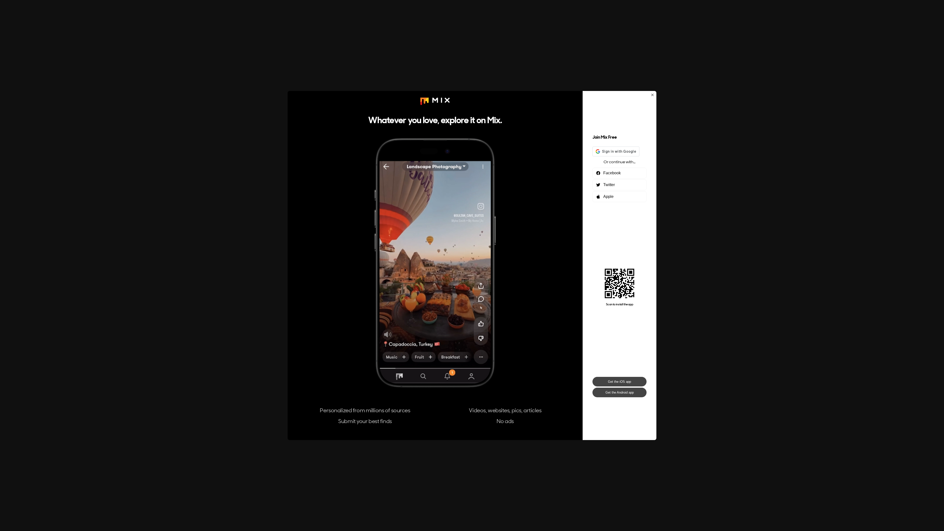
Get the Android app (619, 392)
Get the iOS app (619, 382)
